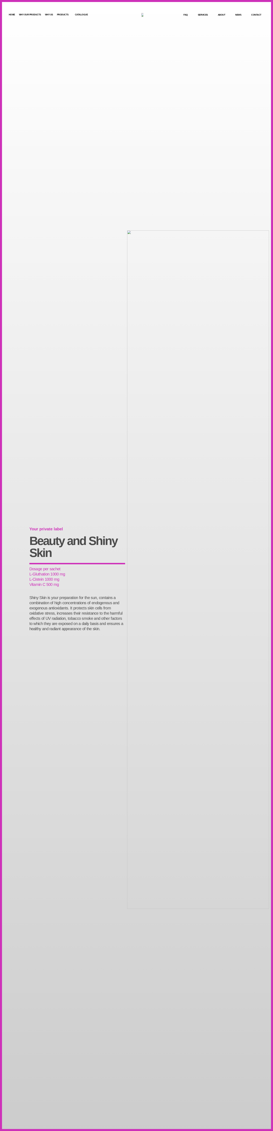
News (238, 15)
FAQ (185, 15)
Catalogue (81, 14)
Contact (256, 15)
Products (63, 14)
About (221, 15)
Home (12, 14)
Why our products (30, 14)
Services (203, 15)
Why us (49, 14)
